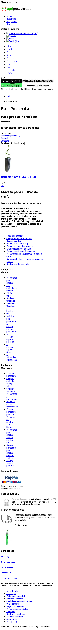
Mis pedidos (11, 21)
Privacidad (6, 573)
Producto (5, 138)
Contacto (10, 69)
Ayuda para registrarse (42, 89)
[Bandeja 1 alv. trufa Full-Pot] (8, 171)
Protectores (12, 52)
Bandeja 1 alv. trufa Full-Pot (18, 176)
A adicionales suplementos (11, 357)
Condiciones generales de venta (19, 601)
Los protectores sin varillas (11, 288)
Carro (8, 24)
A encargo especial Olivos (9, 348)
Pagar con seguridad (15, 606)
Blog (8, 66)
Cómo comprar (8, 562)
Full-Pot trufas (9, 294)
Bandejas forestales (10, 299)
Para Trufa (11, 61)
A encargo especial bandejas (10, 338)
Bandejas (11, 58)
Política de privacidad (15, 596)
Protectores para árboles (17, 609)
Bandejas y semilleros (15, 614)
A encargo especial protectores (11, 328)
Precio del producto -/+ (11, 135)
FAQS (9, 72)
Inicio (9, 46)
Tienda (9, 49)
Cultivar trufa (11, 619)
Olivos (9, 64)
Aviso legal (6, 556)
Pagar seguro (7, 567)
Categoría (5, 140)
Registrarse (11, 19)
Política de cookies (14, 598)
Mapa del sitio (12, 591)
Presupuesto (11, 622)
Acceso (9, 16)
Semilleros (11, 55)
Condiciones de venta (9, 578)
